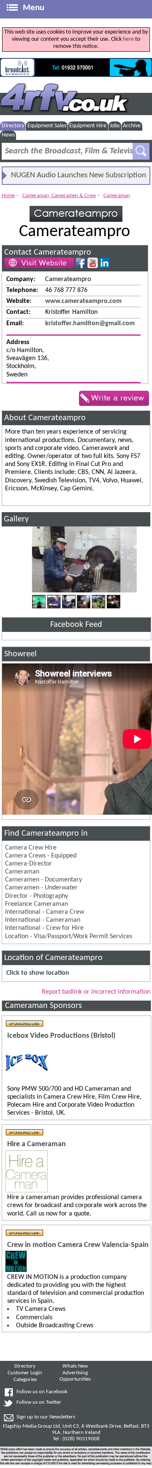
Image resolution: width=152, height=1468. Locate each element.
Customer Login (25, 1373)
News (8, 135)
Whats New (75, 1366)
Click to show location (37, 973)
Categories (25, 1379)
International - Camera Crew (44, 912)
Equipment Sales (46, 126)
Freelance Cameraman (36, 904)
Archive (132, 126)
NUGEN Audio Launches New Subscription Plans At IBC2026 (78, 177)
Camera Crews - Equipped (40, 855)
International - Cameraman (42, 920)
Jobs (114, 126)
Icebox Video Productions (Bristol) (61, 1035)
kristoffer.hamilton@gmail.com (90, 323)
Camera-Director (28, 863)
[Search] (141, 151)
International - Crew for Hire (44, 928)
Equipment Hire (87, 126)
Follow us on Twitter (38, 1402)
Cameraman (116, 195)
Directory (13, 126)
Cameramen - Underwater (41, 887)
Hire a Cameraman (36, 1144)
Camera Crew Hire (31, 847)
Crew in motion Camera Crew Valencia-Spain (78, 1245)
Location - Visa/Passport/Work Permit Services (68, 936)
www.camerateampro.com (83, 301)
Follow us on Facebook (42, 1391)
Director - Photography (36, 896)
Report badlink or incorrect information (96, 992)
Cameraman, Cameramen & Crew (59, 195)
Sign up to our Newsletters (45, 1417)
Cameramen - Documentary (43, 879)
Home (8, 195)
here (128, 39)
